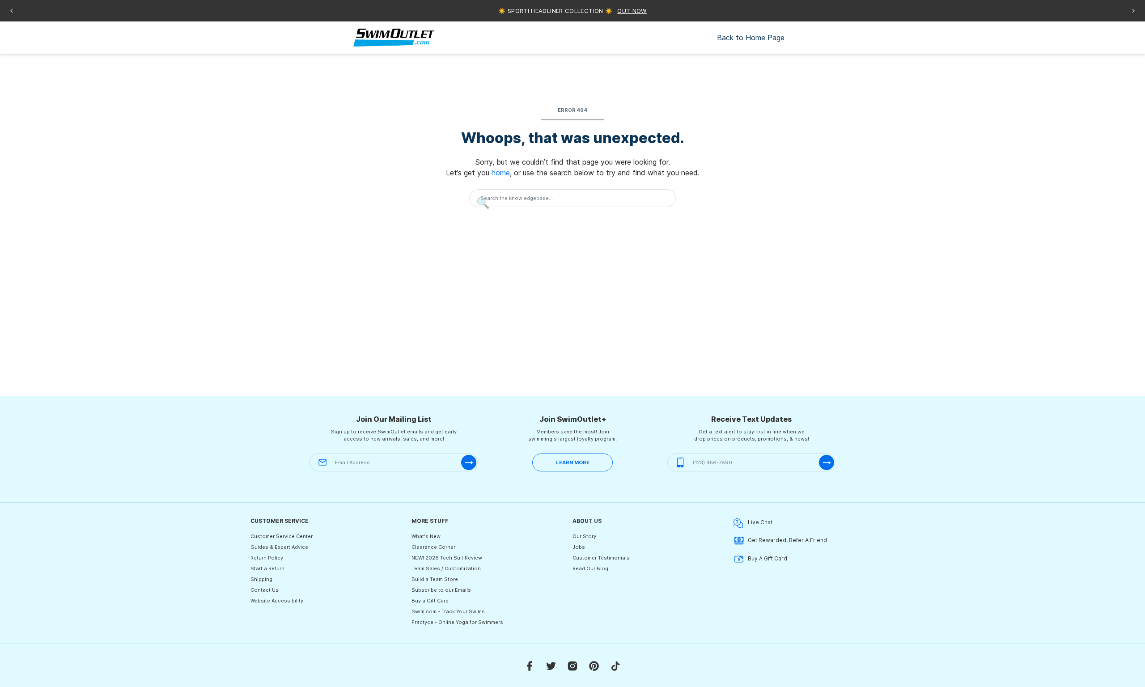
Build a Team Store (434, 579)
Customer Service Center (281, 536)
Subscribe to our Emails (441, 590)
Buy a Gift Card (430, 601)
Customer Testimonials (601, 558)
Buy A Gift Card (767, 558)
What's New (426, 536)
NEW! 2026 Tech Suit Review (446, 558)
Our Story (584, 536)
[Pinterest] (594, 665)
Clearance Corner (433, 547)
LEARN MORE (572, 462)
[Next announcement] (1133, 10)
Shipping (261, 579)
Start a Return (267, 568)
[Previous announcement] (11, 10)
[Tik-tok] (615, 665)
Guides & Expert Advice (279, 547)
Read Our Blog (590, 568)
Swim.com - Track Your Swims (448, 611)
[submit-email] (468, 462)
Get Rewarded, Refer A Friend (787, 540)
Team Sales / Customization (446, 568)
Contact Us (264, 590)
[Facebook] (529, 665)
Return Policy (266, 558)
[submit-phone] (826, 462)
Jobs (578, 547)
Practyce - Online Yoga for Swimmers (457, 622)
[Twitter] (551, 665)
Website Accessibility (276, 601)
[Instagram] (572, 665)
